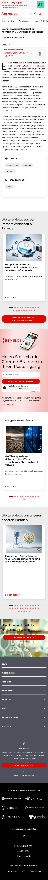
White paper (8, 691)
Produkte (6, 682)
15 (21, 310)
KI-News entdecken (24, 637)
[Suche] (27, 13)
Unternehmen (8, 673)
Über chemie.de (24, 856)
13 (16, 310)
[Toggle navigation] (44, 14)
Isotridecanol (39, 65)
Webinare (6, 700)
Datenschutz (35, 871)
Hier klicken (24, 388)
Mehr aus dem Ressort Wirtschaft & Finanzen (24, 319)
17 (26, 310)
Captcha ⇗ (34, 391)
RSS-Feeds (6, 727)
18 (29, 310)
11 (38, 307)
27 (26, 611)
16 (24, 310)
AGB (23, 871)
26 (24, 611)
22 (35, 608)
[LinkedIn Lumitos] (24, 836)
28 (29, 611)
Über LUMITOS (23, 851)
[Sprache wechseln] (35, 13)
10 (35, 307)
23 (38, 608)
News (4, 664)
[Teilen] (31, 13)
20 (34, 310)
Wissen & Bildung (10, 718)
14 (19, 310)
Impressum (12, 871)
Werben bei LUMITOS (23, 846)
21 (33, 608)
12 (13, 310)
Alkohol (28, 65)
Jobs (4, 709)
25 (21, 611)
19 (31, 310)
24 (19, 611)
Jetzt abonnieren (24, 765)
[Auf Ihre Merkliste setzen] (40, 14)
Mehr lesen (8, 404)
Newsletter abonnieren (21, 381)
